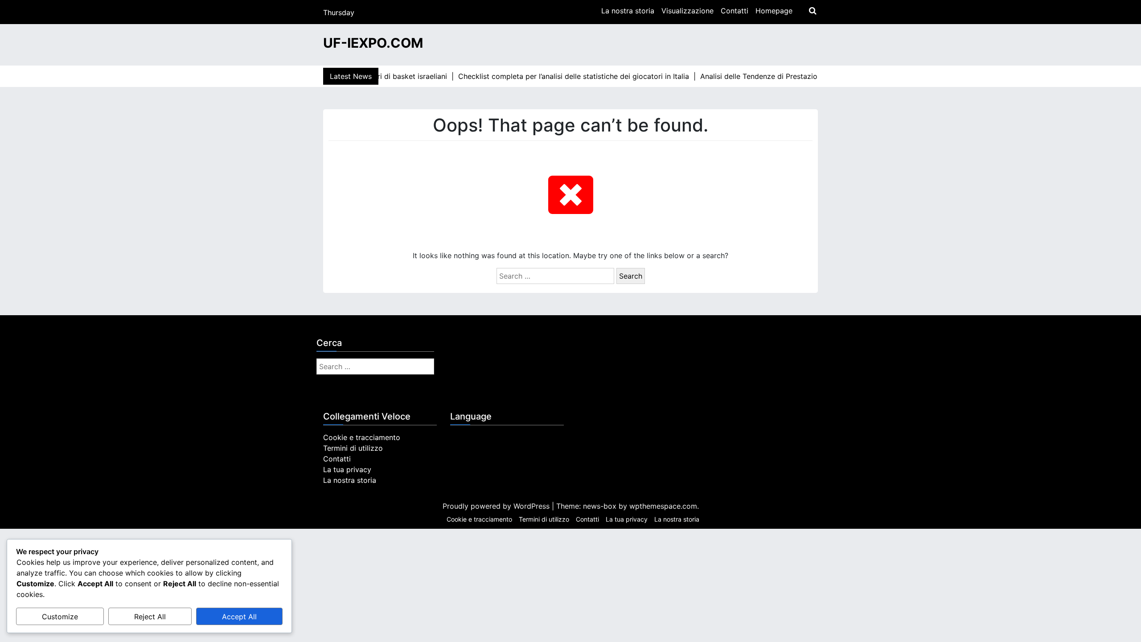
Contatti (734, 10)
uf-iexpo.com (373, 43)
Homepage (773, 10)
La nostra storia (627, 10)
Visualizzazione (687, 10)
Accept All (239, 616)
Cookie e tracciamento (361, 437)
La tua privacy (347, 469)
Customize (60, 616)
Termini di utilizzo (353, 448)
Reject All (150, 616)
